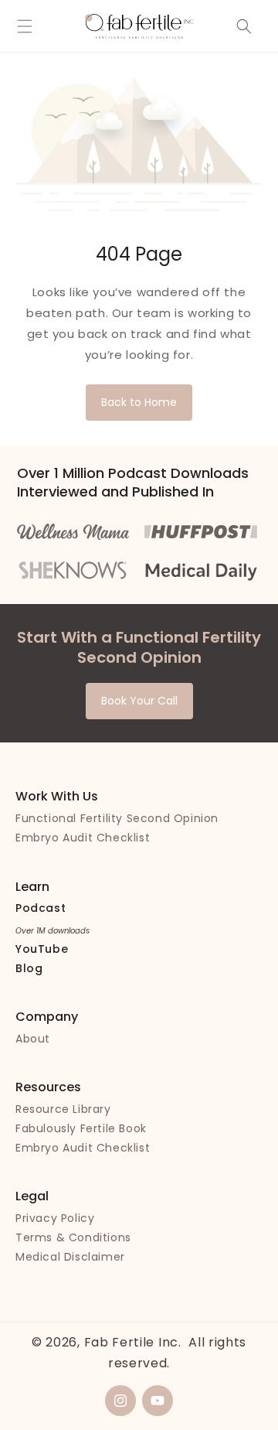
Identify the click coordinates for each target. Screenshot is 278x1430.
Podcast (40, 908)
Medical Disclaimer (70, 1256)
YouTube (41, 949)
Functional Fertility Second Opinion (117, 818)
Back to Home (139, 402)
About (32, 1038)
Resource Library (63, 1109)
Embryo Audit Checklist (82, 837)
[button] (25, 26)
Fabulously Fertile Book (81, 1128)
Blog (28, 968)
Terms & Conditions (73, 1237)
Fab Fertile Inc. (132, 1342)
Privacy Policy (54, 1218)
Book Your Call (139, 700)
